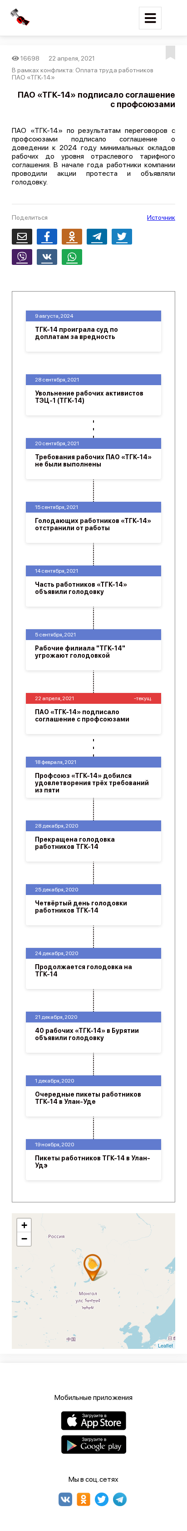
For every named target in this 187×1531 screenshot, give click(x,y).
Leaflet (165, 1345)
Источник (161, 217)
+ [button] (24, 1225)
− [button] (24, 1238)
